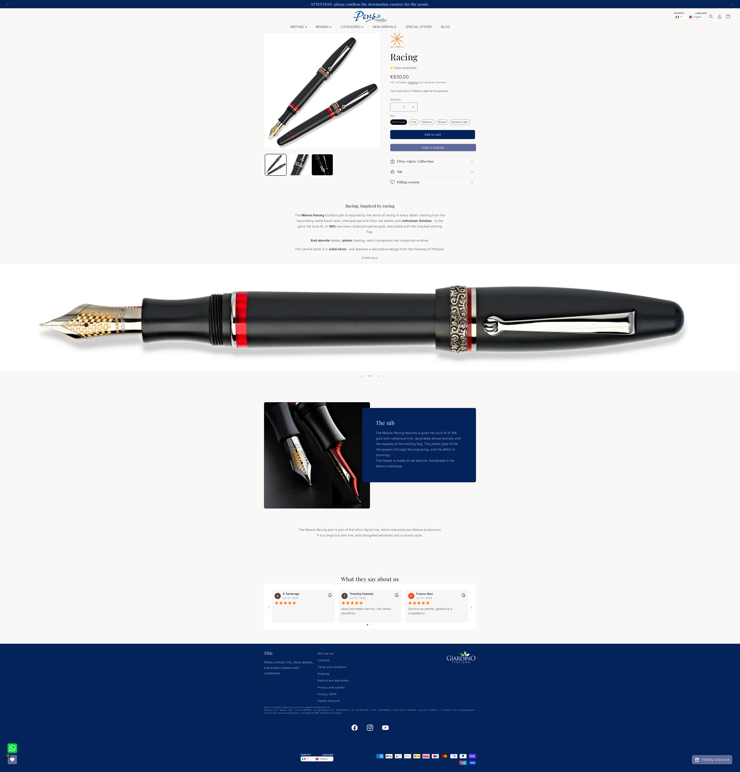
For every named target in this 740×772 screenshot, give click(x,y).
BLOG (445, 27)
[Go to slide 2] (370, 624)
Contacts (324, 660)
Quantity (395, 99)
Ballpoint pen (460, 122)
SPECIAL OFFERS (419, 27)
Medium (427, 122)
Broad (442, 122)
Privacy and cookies (331, 687)
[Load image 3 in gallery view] (299, 164)
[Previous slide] (361, 376)
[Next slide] (378, 376)
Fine (413, 122)
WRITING (297, 27)
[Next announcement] (732, 4)
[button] (711, 16)
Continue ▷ (370, 258)
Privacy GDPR (327, 694)
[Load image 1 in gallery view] (275, 164)
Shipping (412, 82)
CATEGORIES (351, 27)
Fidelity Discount (329, 700)
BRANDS (322, 27)
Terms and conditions (332, 667)
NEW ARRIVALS (384, 27)
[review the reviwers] (330, 596)
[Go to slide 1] (367, 625)
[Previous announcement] (7, 4)
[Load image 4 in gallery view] (322, 164)
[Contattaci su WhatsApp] (12, 748)
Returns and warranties (333, 680)
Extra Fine (398, 122)
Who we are (326, 653)
